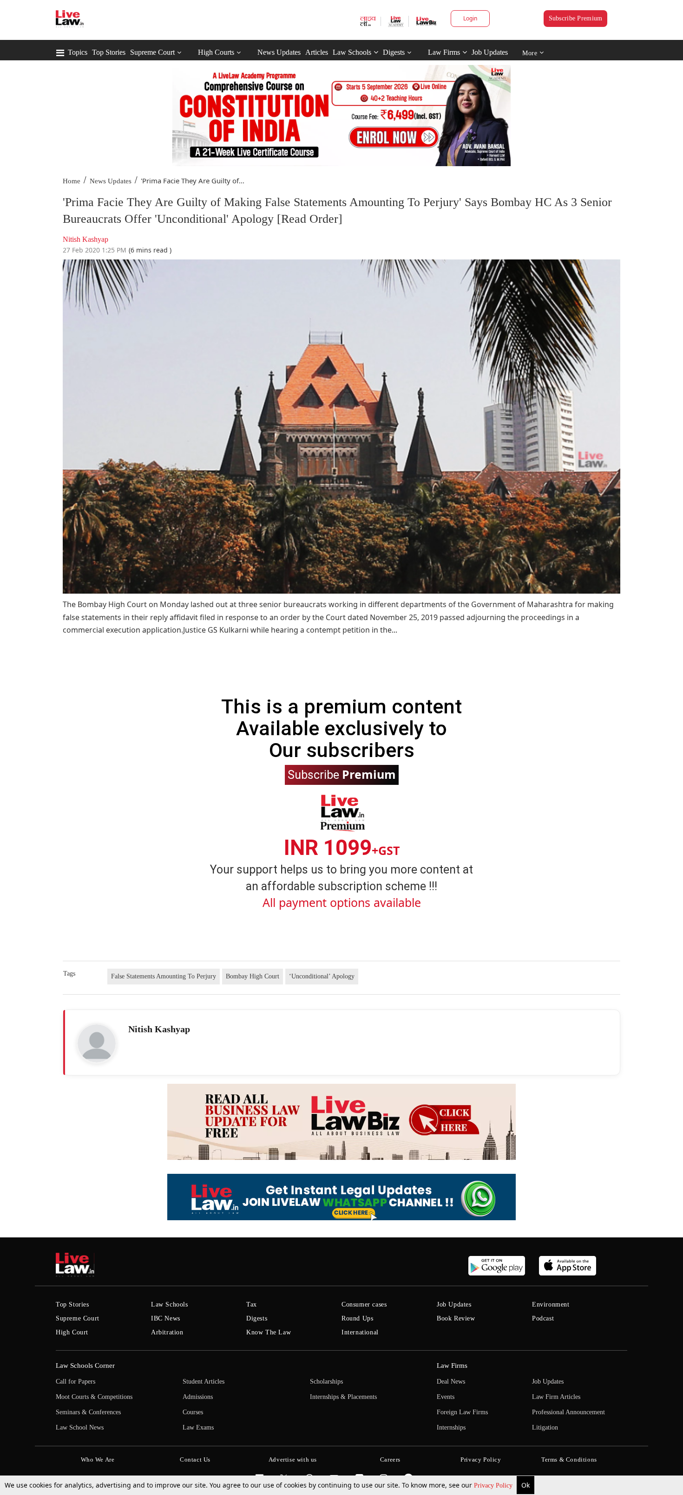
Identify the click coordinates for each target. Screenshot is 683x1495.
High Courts (216, 52)
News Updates (279, 52)
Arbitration (167, 1332)
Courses (193, 1412)
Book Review (456, 1318)
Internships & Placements (343, 1396)
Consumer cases (364, 1304)
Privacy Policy (494, 1485)
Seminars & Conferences (88, 1412)
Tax (251, 1304)
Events (445, 1396)
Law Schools (352, 52)
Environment (551, 1304)
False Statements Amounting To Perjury (163, 976)
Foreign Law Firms (462, 1412)
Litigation (545, 1427)
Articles (316, 52)
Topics (77, 52)
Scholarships (326, 1381)
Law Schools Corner (85, 1365)
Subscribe (342, 774)
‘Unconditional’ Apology (322, 976)
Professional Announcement (568, 1412)
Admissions (198, 1396)
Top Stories (108, 52)
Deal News (451, 1381)
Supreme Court (152, 52)
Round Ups (357, 1318)
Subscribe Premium (576, 18)
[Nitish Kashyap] (97, 1043)
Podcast (543, 1318)
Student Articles (203, 1381)
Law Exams (198, 1427)
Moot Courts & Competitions (94, 1396)
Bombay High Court (252, 976)
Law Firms (444, 52)
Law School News (80, 1427)
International (360, 1332)
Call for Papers (75, 1381)
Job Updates (490, 52)
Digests (394, 52)
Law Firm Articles (556, 1396)
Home (71, 181)
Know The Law (268, 1332)
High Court (72, 1332)
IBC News (165, 1318)
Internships (451, 1427)
